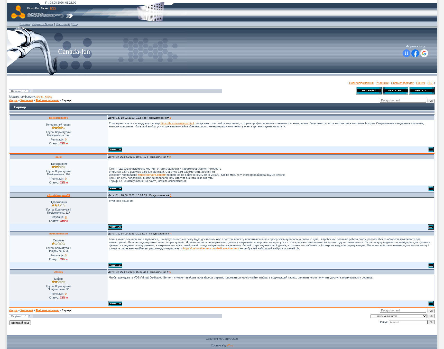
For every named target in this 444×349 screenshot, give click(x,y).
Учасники (382, 82)
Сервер (66, 100)
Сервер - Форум (42, 24)
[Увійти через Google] (424, 53)
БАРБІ (39, 96)
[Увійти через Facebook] (415, 53)
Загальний (26, 100)
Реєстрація (63, 24)
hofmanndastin (58, 233)
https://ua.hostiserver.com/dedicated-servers (211, 248)
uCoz (229, 345)
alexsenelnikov (58, 117)
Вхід (75, 24)
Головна (25, 24)
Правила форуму (402, 82)
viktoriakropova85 (58, 195)
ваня (58, 156)
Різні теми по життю (47, 100)
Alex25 (58, 272)
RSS (53, 8)
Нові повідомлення (361, 82)
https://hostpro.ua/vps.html (177, 123)
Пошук (420, 82)
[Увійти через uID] (406, 53)
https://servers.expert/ (152, 174)
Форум (13, 100)
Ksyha (48, 96)
